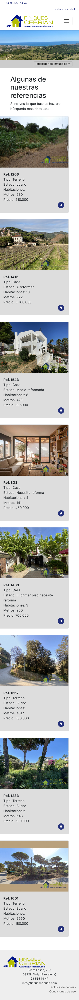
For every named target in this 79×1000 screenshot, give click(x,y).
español (70, 9)
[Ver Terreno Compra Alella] (61, 205)
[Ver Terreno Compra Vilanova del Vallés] (61, 929)
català (59, 9)
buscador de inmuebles (52, 63)
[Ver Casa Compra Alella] (61, 308)
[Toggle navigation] (66, 21)
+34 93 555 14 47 (15, 3)
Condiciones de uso (62, 991)
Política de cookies (63, 987)
